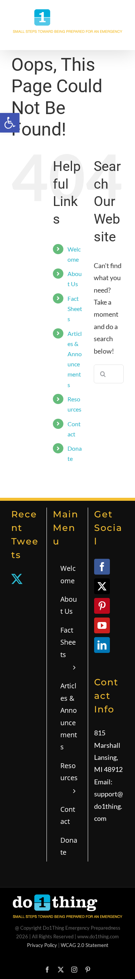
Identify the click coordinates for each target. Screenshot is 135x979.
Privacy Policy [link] (42, 945)
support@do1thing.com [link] (108, 806)
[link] (10, 123)
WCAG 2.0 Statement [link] (84, 945)
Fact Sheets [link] (75, 308)
